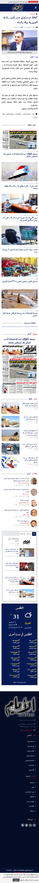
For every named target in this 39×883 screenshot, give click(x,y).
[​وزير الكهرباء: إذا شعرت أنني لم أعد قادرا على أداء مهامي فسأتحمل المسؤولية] (27, 581)
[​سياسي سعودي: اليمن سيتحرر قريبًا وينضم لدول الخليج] (11, 449)
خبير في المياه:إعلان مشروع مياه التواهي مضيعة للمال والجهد (19, 314)
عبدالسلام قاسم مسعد (23, 483)
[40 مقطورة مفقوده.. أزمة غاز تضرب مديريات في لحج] (11, 421)
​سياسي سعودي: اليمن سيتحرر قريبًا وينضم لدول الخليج (29, 445)
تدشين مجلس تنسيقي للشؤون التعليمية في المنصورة (19, 281)
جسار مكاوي (25, 514)
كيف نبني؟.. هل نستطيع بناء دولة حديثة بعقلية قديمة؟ (21, 187)
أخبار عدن (32, 14)
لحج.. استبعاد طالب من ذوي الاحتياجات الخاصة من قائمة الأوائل (30, 460)
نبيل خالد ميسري (24, 523)
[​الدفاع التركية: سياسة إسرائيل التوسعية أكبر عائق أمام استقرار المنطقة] (27, 566)
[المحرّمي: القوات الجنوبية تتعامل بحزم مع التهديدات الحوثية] (11, 408)
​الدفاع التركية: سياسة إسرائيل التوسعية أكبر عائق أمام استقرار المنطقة (12, 565)
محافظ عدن (18, 114)
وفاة (3, 114)
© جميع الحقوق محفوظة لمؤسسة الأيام (23, 870)
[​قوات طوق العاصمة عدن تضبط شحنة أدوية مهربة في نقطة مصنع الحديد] (27, 552)
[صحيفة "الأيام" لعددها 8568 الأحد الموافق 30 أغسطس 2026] (19, 369)
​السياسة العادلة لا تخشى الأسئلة (13, 540)
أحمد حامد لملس (26, 114)
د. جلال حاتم (25, 494)
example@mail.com (29, 730)
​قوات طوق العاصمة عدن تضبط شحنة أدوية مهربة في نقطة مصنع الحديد (12, 551)
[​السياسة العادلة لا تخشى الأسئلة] (27, 542)
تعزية (35, 117)
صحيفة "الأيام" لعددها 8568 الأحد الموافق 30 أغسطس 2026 (20, 155)
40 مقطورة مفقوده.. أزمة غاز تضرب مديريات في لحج (30, 418)
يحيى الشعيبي (10, 114)
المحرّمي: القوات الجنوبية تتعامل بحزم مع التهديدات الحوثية (29, 404)
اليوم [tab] (34, 534)
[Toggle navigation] (36, 8)
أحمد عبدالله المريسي (24, 502)
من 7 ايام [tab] (29, 534)
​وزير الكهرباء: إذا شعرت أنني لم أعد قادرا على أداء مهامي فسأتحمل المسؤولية (20, 218)
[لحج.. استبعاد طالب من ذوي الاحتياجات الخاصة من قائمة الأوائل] (11, 462)
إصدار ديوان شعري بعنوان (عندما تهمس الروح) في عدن (19, 250)
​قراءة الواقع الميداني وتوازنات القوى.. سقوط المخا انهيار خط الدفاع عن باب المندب (30, 432)
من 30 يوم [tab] (22, 534)
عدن (33, 114)
